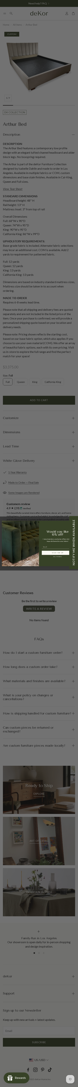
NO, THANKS (57, 557)
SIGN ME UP (57, 553)
